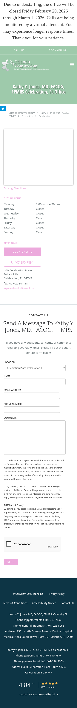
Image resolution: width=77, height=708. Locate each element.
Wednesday (24, 213)
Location (9, 362)
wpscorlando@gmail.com (20, 288)
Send (11, 562)
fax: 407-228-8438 (16, 283)
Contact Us (27, 116)
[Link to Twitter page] (3, 108)
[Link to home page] (34, 64)
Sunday (24, 232)
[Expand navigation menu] (72, 64)
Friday (24, 223)
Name (7, 376)
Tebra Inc (38, 593)
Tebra (55, 694)
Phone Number (13, 404)
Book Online (22, 251)
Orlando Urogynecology (21, 112)
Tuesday (24, 209)
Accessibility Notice (44, 603)
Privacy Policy (56, 593)
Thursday (24, 218)
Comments (10, 417)
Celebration (45, 116)
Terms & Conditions (15, 603)
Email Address (12, 390)
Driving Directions (15, 188)
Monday (32, 204)
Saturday (24, 227)
